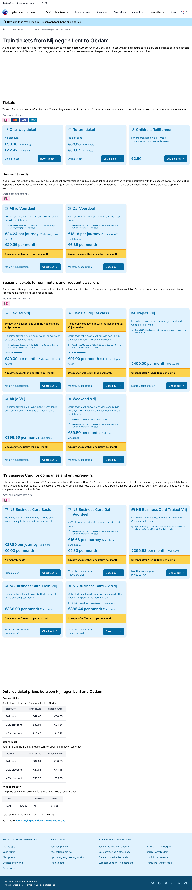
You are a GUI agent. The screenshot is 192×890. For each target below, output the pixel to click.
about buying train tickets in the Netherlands (41, 820)
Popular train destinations (114, 839)
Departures (102, 12)
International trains (61, 851)
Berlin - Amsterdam (157, 851)
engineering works (25, 3)
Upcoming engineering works (67, 857)
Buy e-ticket (47, 158)
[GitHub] (185, 883)
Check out (48, 266)
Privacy (29, 885)
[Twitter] (152, 883)
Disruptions (8, 857)
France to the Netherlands (113, 857)
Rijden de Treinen (28, 881)
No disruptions (8, 3)
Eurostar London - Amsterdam (115, 862)
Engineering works (12, 862)
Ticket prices (16, 29)
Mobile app (8, 846)
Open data (18, 885)
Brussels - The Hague (158, 846)
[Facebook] (159, 883)
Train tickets (120, 12)
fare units (26, 814)
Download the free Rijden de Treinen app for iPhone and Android (44, 21)
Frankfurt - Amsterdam (159, 862)
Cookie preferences (45, 885)
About (174, 12)
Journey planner (82, 12)
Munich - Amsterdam (158, 857)
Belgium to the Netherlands (113, 846)
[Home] (4, 29)
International (138, 12)
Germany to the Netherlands (114, 851)
